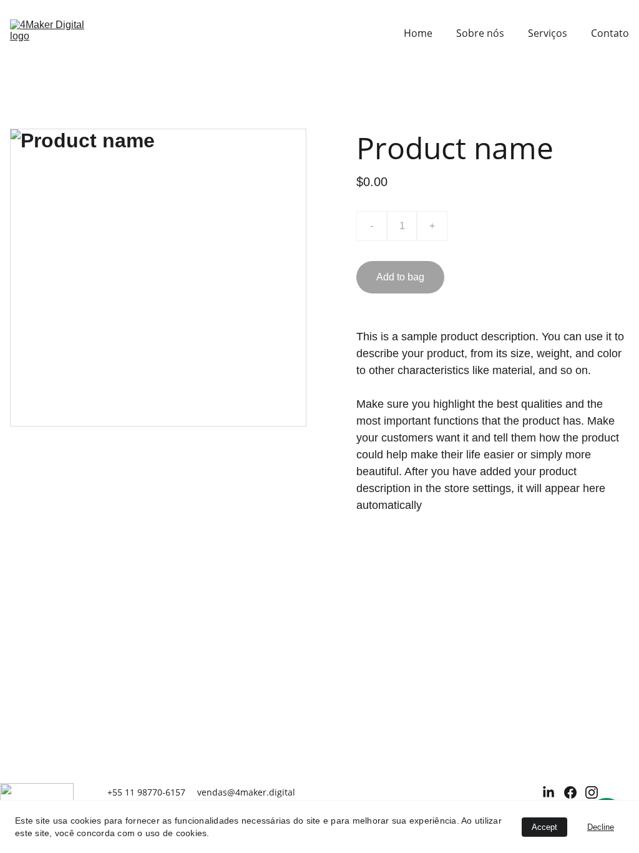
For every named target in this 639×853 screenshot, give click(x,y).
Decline (600, 827)
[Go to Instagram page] (591, 792)
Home (418, 33)
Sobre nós (480, 33)
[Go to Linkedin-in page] (548, 792)
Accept (544, 827)
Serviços (547, 33)
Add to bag (400, 277)
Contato (610, 33)
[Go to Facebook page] (570, 792)
